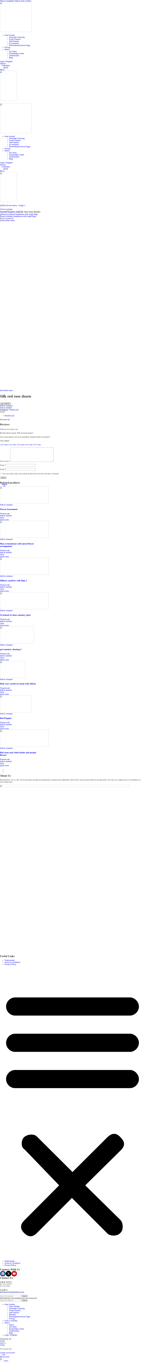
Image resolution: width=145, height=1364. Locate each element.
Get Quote (5, 403)
